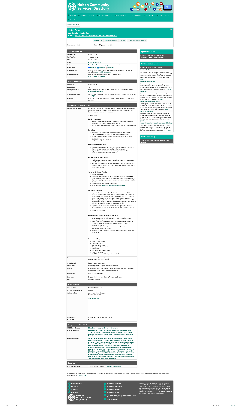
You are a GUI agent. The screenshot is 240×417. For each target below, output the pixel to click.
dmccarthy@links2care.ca (96, 76)
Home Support (105, 332)
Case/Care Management (114, 338)
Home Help (143, 91)
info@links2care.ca (94, 62)
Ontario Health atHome (114, 366)
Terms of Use (82, 375)
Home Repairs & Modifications (114, 334)
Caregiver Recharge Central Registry (114, 185)
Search (72, 15)
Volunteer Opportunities (105, 356)
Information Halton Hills (114, 386)
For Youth (150, 15)
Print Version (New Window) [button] (137, 41)
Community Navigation (147, 81)
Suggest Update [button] (112, 41)
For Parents (121, 15)
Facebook (93, 67)
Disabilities (91, 328)
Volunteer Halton (112, 399)
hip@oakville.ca (76, 383)
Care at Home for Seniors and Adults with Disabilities (96, 36)
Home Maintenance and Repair (150, 101)
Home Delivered (93, 330)
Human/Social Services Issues (115, 354)
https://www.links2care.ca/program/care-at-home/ (104, 65)
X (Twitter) (74, 389)
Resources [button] (163, 15)
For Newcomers (105, 15)
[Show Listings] (159, 55)
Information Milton (113, 392)
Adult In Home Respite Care (97, 338)
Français (122, 41)
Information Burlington (114, 383)
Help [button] (71, 19)
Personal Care (101, 349)
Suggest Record (87, 15)
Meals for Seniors (117, 332)
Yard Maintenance (120, 356)
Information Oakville (113, 389)
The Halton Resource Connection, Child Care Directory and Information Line (121, 396)
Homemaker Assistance (112, 346)
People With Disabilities (112, 340)
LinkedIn (102, 67)
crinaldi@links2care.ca (95, 96)
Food (98, 328)
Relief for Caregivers (146, 111)
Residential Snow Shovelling (106, 351)
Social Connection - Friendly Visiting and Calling (156, 123)
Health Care (104, 328)
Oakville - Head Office (80, 33)
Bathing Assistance (146, 70)
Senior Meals (121, 353)
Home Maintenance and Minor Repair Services (119, 344)
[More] (142, 79)
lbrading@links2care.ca (95, 91)
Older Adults (114, 328)
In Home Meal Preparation (114, 347)
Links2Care (74, 30)
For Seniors (136, 15)
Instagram (110, 67)
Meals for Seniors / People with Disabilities (113, 330)
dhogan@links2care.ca (103, 72)
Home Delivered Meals (103, 342)
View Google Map (93, 298)
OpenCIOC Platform (233, 406)
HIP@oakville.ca (158, 393)
